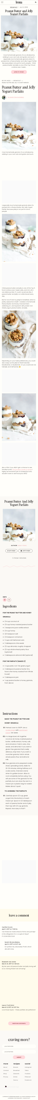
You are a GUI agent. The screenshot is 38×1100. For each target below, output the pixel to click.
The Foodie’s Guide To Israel (21, 469)
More (5, 1064)
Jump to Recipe (19, 72)
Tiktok (26, 1070)
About (5, 1067)
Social (27, 1064)
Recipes (16, 1064)
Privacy (5, 1077)
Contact (6, 1070)
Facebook (28, 1080)
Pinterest (28, 1077)
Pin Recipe (12, 550)
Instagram (28, 1067)
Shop (5, 1074)
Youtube (27, 1074)
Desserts (16, 1074)
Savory (15, 1080)
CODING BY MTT (26, 1098)
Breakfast (13, 7)
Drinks (15, 1077)
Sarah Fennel (22, 545)
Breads (15, 1067)
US (4, 600)
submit (19, 1057)
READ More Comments (19, 1023)
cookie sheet (10, 730)
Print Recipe (26, 550)
